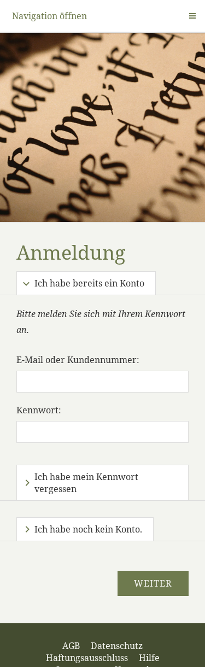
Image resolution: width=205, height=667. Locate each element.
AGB (71, 646)
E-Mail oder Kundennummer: (77, 360)
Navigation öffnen (49, 16)
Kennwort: (38, 410)
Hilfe (149, 658)
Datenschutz (117, 646)
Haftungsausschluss (87, 658)
